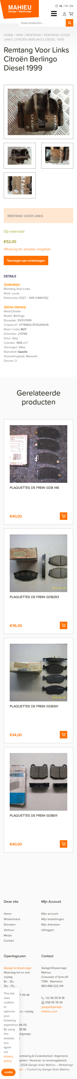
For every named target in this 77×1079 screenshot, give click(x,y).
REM (19, 35)
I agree (8, 1072)
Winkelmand (12, 919)
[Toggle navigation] (55, 14)
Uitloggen (47, 930)
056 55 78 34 (54, 1002)
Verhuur (9, 930)
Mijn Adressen (50, 924)
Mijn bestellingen (52, 919)
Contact (9, 940)
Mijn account (49, 914)
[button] (63, 516)
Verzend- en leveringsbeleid (48, 1060)
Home (8, 35)
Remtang (33, 35)
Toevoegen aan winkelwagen (26, 260)
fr (66, 6)
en (71, 6)
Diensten (10, 924)
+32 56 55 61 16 (54, 998)
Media (8, 935)
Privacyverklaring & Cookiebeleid (30, 1056)
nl (61, 6)
